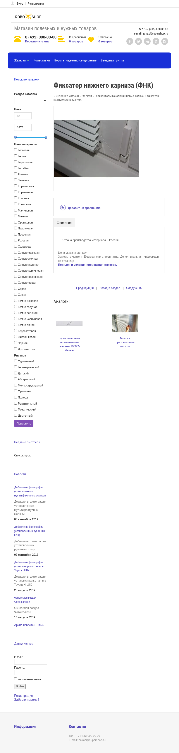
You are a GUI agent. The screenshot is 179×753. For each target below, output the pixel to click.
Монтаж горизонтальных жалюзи (125, 342)
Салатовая (25, 246)
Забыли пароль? (26, 699)
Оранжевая (25, 222)
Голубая (23, 168)
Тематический (27, 409)
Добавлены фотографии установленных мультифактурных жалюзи (30, 491)
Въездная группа (112, 60)
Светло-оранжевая (30, 276)
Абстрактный (26, 379)
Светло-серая (27, 282)
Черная (23, 343)
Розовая (23, 240)
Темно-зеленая (28, 312)
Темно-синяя (26, 325)
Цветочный (25, 415)
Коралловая (26, 186)
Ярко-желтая (26, 349)
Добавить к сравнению (84, 208)
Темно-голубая (27, 307)
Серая (22, 288)
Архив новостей (24, 625)
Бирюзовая (25, 162)
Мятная (23, 216)
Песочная (24, 234)
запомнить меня (29, 679)
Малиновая (25, 210)
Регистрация (36, 3)
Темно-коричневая (30, 319)
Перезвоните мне (37, 41)
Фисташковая (27, 337)
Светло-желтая (28, 258)
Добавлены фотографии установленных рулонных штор (29, 530)
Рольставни (42, 60)
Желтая (23, 174)
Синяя (22, 294)
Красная (23, 198)
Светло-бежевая (29, 252)
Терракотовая (27, 331)
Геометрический (28, 367)
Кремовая (24, 204)
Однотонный (26, 361)
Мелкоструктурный (30, 385)
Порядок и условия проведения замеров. (87, 264)
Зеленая (23, 180)
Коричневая (25, 192)
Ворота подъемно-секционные (75, 60)
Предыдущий (85, 288)
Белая (22, 156)
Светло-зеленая (28, 264)
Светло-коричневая (30, 270)
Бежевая (23, 150)
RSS (41, 625)
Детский (23, 373)
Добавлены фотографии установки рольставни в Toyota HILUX (29, 566)
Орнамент (24, 391)
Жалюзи (20, 60)
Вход (20, 3)
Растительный (27, 403)
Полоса (23, 397)
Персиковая (25, 228)
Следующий (134, 288)
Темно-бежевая (28, 300)
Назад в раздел (110, 288)
